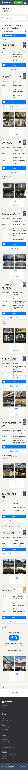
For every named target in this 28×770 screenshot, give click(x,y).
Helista (14, 65)
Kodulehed (4, 751)
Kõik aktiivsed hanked (7, 741)
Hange (6, 2)
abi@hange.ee (5, 707)
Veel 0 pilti (16, 485)
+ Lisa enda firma (14, 692)
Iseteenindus (5, 758)
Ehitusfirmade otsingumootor (9, 754)
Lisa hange (4, 739)
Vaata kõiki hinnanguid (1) (14, 650)
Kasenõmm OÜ (9, 214)
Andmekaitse (5, 729)
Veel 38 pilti (16, 134)
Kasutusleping (5, 727)
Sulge (23, 766)
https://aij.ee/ (16, 601)
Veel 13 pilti (16, 414)
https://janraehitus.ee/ (19, 153)
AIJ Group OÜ (8, 590)
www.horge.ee (17, 85)
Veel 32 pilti (16, 350)
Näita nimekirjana (10, 35)
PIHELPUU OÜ (9, 359)
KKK (3, 722)
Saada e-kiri (14, 69)
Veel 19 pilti (16, 276)
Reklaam (4, 756)
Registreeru (5, 718)
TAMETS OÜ (8, 533)
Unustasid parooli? (6, 720)
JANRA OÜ (7, 142)
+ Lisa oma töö (18, 2)
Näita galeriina (9, 39)
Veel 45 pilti (16, 205)
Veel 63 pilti (16, 679)
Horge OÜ (6, 76)
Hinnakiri (4, 724)
